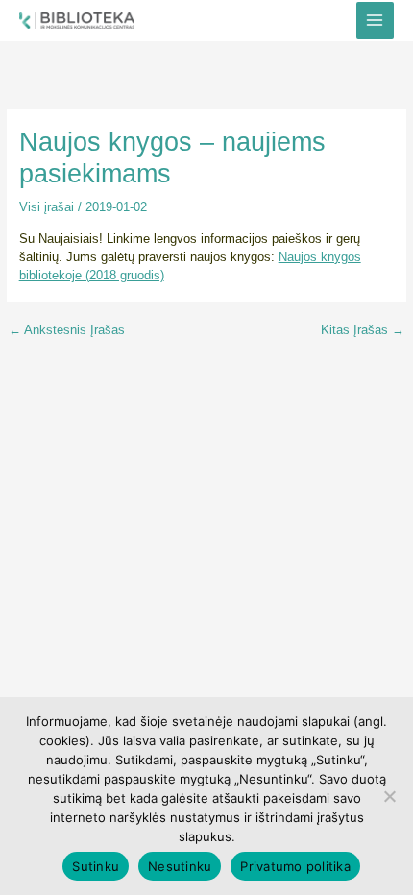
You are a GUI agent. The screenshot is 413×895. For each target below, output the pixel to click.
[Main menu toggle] (375, 20)
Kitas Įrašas (362, 331)
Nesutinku (179, 866)
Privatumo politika (295, 866)
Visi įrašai (46, 207)
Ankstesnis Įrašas (67, 331)
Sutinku (95, 866)
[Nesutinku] (389, 796)
